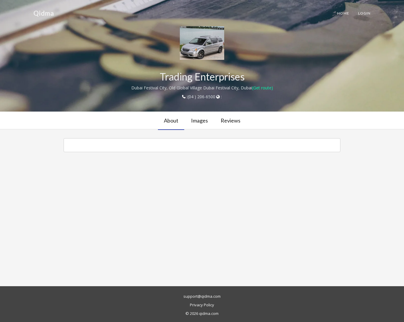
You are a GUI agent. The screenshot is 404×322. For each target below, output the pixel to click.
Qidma (43, 13)
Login (364, 13)
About (171, 120)
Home (343, 13)
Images (199, 120)
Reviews (230, 120)
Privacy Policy (202, 304)
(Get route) (262, 88)
